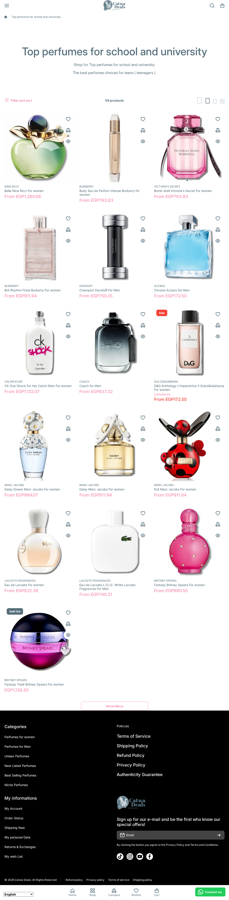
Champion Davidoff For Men (99, 290)
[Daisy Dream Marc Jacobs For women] (39, 446)
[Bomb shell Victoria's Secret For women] (189, 147)
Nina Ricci (11, 186)
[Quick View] (68, 141)
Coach (84, 381)
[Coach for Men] (114, 342)
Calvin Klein (13, 381)
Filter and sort (21, 100)
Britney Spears (165, 580)
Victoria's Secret (167, 186)
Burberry (86, 186)
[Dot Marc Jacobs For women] (189, 446)
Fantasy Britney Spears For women (179, 585)
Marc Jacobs (14, 485)
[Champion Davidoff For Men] (114, 247)
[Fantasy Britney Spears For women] (189, 542)
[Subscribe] (219, 835)
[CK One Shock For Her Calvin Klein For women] (39, 342)
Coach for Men (90, 386)
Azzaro (159, 286)
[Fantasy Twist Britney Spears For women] (39, 641)
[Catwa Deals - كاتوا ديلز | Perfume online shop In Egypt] (114, 5)
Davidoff (86, 286)
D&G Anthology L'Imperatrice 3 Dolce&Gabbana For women (189, 387)
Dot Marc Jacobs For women (175, 489)
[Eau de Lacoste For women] (39, 542)
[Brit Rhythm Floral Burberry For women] (39, 247)
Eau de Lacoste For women (24, 585)
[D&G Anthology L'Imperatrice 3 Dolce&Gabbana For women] (189, 342)
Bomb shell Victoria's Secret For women (183, 191)
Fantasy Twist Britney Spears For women (34, 684)
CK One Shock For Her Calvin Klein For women (38, 386)
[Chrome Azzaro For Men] (189, 247)
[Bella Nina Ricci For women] (39, 147)
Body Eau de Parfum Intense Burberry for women (109, 192)
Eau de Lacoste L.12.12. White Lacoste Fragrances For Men (107, 587)
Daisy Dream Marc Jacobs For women (32, 489)
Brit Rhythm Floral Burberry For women (32, 290)
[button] (222, 5)
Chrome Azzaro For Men (172, 290)
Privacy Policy (175, 844)
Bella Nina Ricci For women (24, 191)
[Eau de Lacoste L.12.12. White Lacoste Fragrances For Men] (114, 542)
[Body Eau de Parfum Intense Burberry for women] (114, 147)
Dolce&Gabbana (166, 381)
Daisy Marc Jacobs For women (101, 489)
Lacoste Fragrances (20, 580)
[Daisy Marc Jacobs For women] (114, 446)
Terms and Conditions (204, 844)
